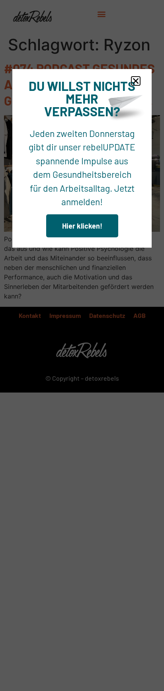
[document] (82, 345)
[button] (136, 81)
